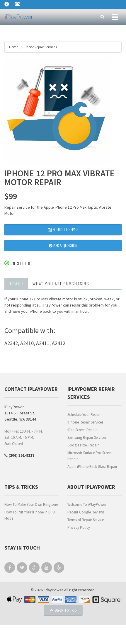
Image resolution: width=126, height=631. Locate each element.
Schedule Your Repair (84, 414)
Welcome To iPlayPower (86, 504)
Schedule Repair (65, 229)
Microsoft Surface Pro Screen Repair (90, 455)
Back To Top (65, 610)
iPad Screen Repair (82, 429)
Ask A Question (64, 245)
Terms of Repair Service (85, 519)
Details (16, 283)
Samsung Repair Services (86, 437)
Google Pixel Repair (83, 445)
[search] (102, 17)
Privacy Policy (78, 527)
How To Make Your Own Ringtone (31, 504)
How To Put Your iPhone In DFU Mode (29, 515)
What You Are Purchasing (61, 283)
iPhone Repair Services (85, 422)
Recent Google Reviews (85, 512)
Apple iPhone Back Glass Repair (92, 466)
